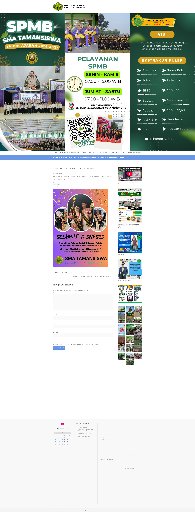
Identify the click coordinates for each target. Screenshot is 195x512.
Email (54, 323)
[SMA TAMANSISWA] (70, 6)
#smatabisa (56, 186)
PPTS (84, 152)
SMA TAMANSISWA (61, 510)
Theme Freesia (76, 510)
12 (57, 439)
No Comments (90, 168)
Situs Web (55, 332)
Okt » (64, 446)
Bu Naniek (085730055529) (84, 433)
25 (55, 444)
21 (62, 441)
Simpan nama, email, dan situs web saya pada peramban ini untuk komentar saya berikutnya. (76, 344)
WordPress (89, 510)
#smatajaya (56, 183)
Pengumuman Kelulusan (134, 152)
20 (60, 441)
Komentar (56, 293)
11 (55, 439)
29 (64, 444)
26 (57, 444)
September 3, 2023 (74, 168)
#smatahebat (56, 184)
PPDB (124, 152)
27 (60, 444)
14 (62, 439)
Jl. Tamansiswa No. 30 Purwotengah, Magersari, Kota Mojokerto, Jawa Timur (85, 429)
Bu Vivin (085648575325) (84, 436)
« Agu (61, 446)
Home (55, 152)
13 (60, 439)
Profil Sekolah (64, 152)
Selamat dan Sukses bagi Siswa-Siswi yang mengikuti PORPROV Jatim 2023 (92, 276)
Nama (55, 315)
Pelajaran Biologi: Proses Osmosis (63, 272)
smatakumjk (61, 168)
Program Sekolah (75, 152)
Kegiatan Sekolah (103, 152)
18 (55, 441)
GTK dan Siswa (92, 152)
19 (57, 441)
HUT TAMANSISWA (115, 152)
